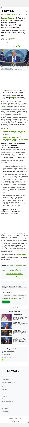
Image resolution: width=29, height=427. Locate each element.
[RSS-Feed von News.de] (18, 421)
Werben (4, 386)
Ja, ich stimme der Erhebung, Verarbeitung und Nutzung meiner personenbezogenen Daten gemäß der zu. (14, 297)
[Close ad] (1, 8)
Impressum (5, 377)
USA (7, 267)
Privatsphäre (5, 411)
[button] (14, 43)
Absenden (6, 302)
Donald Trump (9, 265)
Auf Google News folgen (10, 357)
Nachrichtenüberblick (7, 401)
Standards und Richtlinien (8, 382)
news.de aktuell (22, 265)
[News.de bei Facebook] (14, 421)
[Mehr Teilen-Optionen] (19, 46)
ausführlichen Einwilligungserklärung (13, 298)
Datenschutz (5, 379)
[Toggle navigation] (26, 11)
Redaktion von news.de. (15, 270)
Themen (4, 399)
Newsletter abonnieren (10, 360)
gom (2, 262)
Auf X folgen (7, 354)
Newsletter (5, 392)
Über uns (4, 389)
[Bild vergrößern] (28, 50)
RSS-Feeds (4, 396)
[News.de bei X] (16, 421)
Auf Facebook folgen (9, 351)
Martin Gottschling (11, 38)
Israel (14, 265)
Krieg (17, 265)
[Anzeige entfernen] (28, 422)
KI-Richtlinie (5, 408)
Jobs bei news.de (6, 406)
